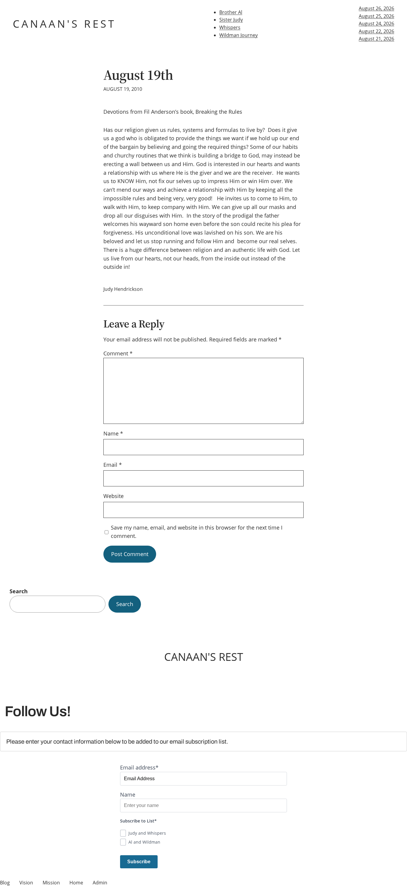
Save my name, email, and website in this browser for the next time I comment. (196, 532)
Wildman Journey (238, 35)
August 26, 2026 (376, 8)
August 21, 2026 (376, 38)
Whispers (229, 27)
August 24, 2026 (376, 23)
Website (113, 495)
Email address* (139, 767)
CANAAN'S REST (64, 24)
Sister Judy (231, 19)
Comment (118, 353)
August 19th (138, 75)
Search (19, 591)
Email (112, 464)
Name (113, 433)
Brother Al (230, 12)
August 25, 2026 (376, 16)
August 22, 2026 (376, 31)
